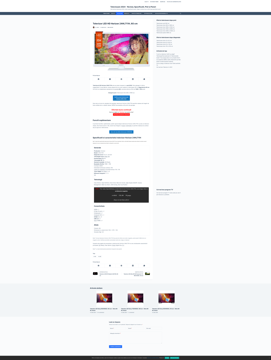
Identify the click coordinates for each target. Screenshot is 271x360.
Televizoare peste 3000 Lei (163, 32)
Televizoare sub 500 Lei (162, 23)
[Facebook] (98, 79)
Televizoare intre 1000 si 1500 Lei (165, 27)
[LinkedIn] (133, 79)
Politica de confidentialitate (153, 357)
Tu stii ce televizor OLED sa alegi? (165, 54)
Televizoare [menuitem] (120, 13)
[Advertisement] (168, 128)
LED (99, 256)
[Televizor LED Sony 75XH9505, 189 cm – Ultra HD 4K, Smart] (135, 299)
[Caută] (180, 13)
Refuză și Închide (174, 357)
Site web (148, 328)
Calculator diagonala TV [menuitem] (161, 13)
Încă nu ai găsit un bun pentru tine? (121, 112)
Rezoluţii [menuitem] (126, 13)
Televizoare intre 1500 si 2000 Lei (165, 29)
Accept (167, 357)
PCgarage (128, 195)
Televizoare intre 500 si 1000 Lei (165, 25)
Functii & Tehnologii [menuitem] (136, 13)
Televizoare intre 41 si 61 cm (164, 40)
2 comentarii (131, 312)
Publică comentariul (115, 346)
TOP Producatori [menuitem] (148, 13)
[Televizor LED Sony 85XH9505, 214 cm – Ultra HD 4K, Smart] (166, 299)
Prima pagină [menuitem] (106, 13)
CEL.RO (121, 195)
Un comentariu (100, 312)
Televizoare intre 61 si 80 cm (164, 42)
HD (95, 256)
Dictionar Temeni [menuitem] (154, 1)
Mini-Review (110, 27)
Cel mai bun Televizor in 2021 (164, 67)
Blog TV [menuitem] (146, 1)
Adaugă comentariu (115, 333)
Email (130, 328)
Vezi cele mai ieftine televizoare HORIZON (121, 132)
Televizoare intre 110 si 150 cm (164, 46)
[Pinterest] (121, 79)
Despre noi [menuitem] (162, 1)
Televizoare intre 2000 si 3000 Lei (165, 31)
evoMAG (114, 195)
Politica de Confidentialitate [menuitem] (174, 1)
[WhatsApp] (144, 79)
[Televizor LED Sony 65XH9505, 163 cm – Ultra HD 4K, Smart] (104, 299)
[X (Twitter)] (110, 79)
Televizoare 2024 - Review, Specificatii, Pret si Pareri (133, 7)
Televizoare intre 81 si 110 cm (164, 44)
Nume (112, 328)
